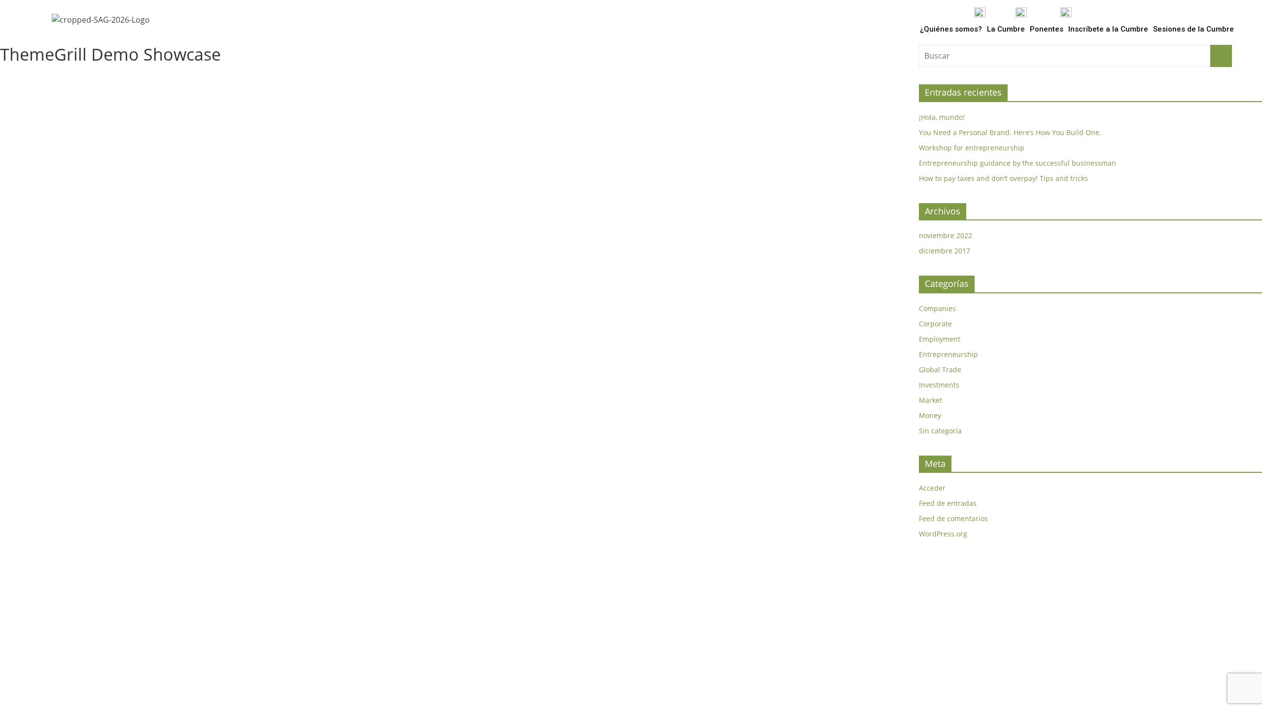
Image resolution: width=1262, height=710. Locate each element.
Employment (939, 339)
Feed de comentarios (953, 518)
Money (930, 415)
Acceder (932, 488)
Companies (937, 308)
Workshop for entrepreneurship (971, 147)
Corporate (935, 323)
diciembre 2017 (944, 250)
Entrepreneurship (948, 354)
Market (930, 400)
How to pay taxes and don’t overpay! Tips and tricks (1003, 178)
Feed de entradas (948, 503)
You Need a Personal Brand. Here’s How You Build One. (1010, 132)
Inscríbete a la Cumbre (1108, 29)
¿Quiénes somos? (951, 29)
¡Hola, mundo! (942, 117)
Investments (939, 385)
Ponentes (1046, 29)
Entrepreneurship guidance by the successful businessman (1017, 163)
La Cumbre (1006, 29)
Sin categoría (940, 430)
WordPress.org (943, 533)
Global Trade (940, 369)
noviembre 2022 (945, 235)
